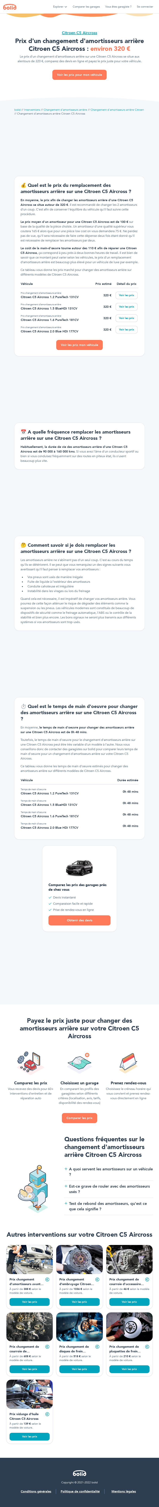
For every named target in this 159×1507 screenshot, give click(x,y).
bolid (17, 110)
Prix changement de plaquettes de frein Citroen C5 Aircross (124, 1351)
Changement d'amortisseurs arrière (65, 110)
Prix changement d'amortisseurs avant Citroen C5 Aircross (25, 1284)
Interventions (32, 110)
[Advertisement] (79, 146)
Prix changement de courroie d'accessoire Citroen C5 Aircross (125, 1284)
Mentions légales (123, 1491)
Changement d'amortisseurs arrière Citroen (117, 110)
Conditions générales (36, 1491)
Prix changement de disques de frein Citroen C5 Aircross (74, 1351)
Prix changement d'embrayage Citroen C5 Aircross (75, 1284)
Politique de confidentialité (80, 1491)
